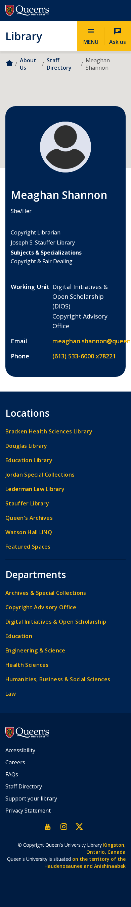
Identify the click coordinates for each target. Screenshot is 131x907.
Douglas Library (26, 446)
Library (23, 35)
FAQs (11, 774)
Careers (15, 762)
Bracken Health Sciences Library (48, 431)
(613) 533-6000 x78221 (84, 356)
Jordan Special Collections (40, 475)
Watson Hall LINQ (28, 532)
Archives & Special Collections (45, 593)
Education (18, 636)
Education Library (28, 460)
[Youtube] (48, 826)
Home (9, 63)
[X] (79, 826)
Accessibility (20, 750)
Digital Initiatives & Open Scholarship (55, 622)
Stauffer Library (27, 503)
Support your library (31, 798)
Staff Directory (59, 64)
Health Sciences (27, 665)
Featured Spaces (28, 547)
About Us (28, 64)
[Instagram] (63, 826)
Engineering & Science (35, 650)
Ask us (117, 36)
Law (10, 694)
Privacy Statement (28, 810)
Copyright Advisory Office (40, 607)
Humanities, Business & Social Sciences (57, 679)
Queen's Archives (29, 518)
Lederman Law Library (34, 489)
